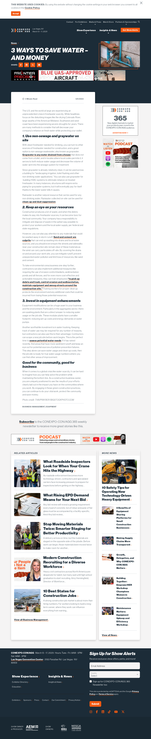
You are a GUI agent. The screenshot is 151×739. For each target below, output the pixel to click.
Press (36, 700)
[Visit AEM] (32, 728)
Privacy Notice (75, 700)
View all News (109, 635)
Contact (45, 700)
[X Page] (123, 712)
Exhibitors (16, 700)
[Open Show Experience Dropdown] (86, 33)
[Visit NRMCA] (64, 728)
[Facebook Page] (97, 712)
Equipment (51, 407)
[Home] (20, 30)
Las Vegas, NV (38, 29)
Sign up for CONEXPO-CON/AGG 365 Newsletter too (111, 683)
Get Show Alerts (130, 30)
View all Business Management (31, 619)
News (14, 43)
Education (16, 687)
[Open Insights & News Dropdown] (108, 33)
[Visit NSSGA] (76, 728)
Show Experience (25, 676)
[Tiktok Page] (109, 712)
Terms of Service (106, 694)
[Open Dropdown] (81, 24)
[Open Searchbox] (139, 22)
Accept (16, 13)
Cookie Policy (32, 7)
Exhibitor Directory (20, 682)
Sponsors (27, 700)
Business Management (33, 407)
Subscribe (26, 422)
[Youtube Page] (116, 712)
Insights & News (60, 676)
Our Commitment (59, 700)
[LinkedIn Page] (103, 712)
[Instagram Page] (91, 712)
